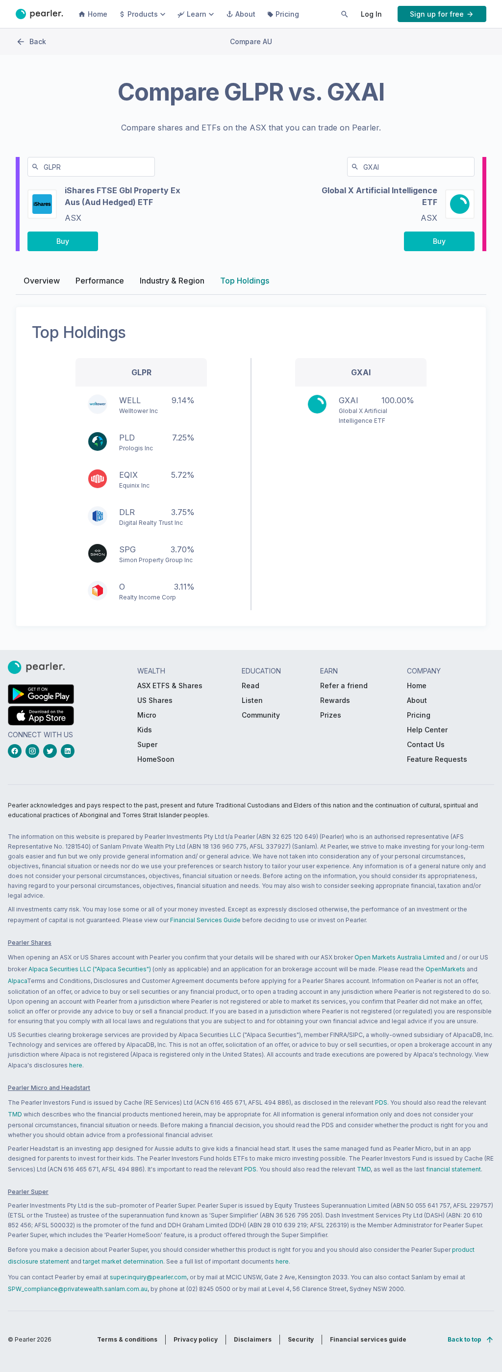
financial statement (453, 1169)
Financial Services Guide (205, 920)
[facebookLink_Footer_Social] (16, 751)
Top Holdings (244, 280)
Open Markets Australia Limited (399, 957)
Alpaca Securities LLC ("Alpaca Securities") (89, 969)
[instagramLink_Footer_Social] (34, 751)
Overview (42, 280)
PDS (381, 1102)
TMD (15, 1114)
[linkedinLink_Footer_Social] (69, 751)
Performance (99, 280)
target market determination (123, 1261)
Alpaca (17, 980)
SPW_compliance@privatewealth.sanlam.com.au (78, 1289)
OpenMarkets (445, 969)
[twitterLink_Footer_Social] (52, 751)
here (75, 1065)
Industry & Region (172, 280)
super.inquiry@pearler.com (148, 1277)
